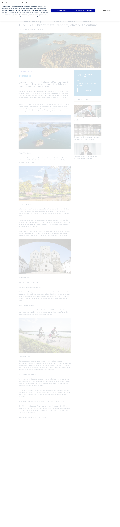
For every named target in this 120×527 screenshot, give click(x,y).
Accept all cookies (62, 10)
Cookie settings (107, 10)
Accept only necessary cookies (84, 10)
